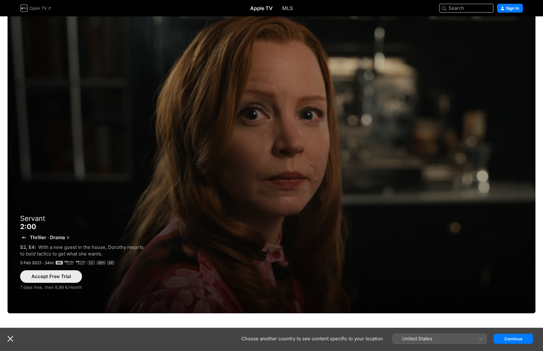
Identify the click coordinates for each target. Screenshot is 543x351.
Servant (32, 218)
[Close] (10, 339)
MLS (287, 8)
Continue (513, 338)
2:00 (271, 164)
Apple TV (261, 8)
